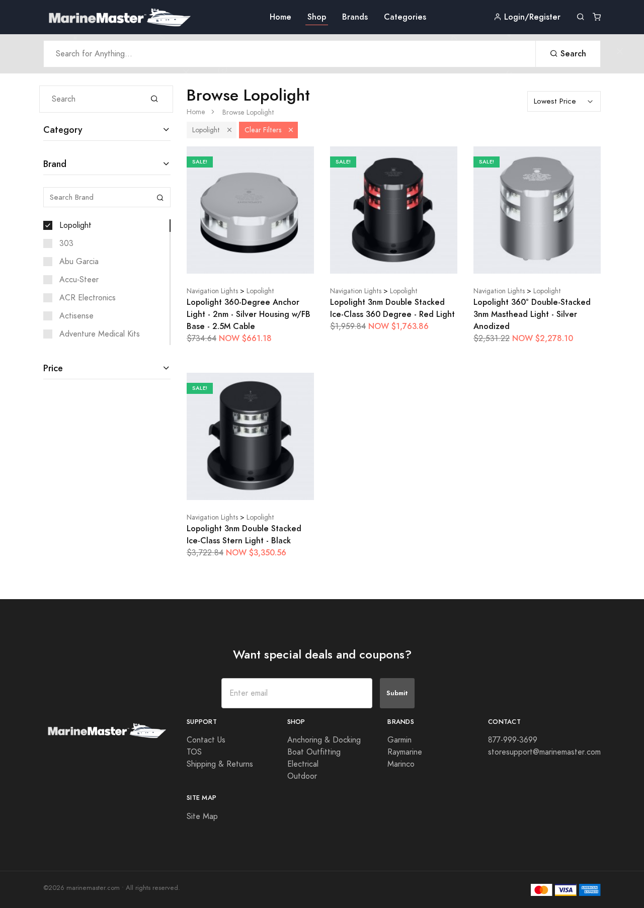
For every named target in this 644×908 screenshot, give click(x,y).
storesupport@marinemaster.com (544, 752)
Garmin (399, 740)
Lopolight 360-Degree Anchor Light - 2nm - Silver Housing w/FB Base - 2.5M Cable (248, 314)
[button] (229, 130)
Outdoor (302, 776)
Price (53, 368)
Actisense (76, 315)
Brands (355, 17)
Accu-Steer (79, 279)
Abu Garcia (79, 261)
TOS (194, 752)
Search (572, 53)
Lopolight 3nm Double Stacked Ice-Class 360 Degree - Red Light (392, 308)
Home (280, 17)
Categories (405, 17)
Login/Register (531, 17)
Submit (397, 693)
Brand (54, 163)
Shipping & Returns (220, 764)
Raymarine (404, 752)
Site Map (202, 816)
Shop (316, 17)
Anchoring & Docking (324, 740)
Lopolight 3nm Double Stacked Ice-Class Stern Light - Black (244, 534)
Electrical (302, 764)
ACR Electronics (87, 297)
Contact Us (206, 740)
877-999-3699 (512, 740)
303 (66, 243)
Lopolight (75, 225)
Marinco (401, 764)
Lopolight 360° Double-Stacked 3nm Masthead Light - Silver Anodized (532, 314)
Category (63, 129)
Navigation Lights (212, 291)
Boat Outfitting (314, 752)
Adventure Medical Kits (99, 334)
